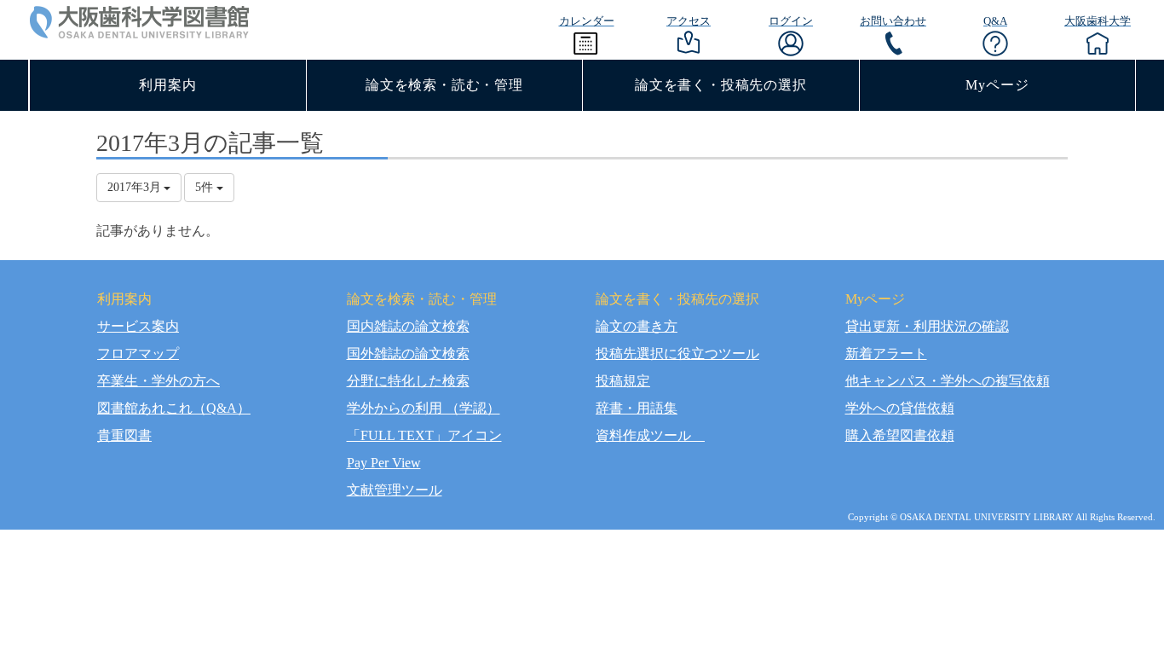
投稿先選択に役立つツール (677, 353)
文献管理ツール (394, 490)
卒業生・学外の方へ (158, 381)
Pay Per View (384, 462)
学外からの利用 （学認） (423, 408)
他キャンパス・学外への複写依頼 (947, 381)
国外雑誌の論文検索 (408, 353)
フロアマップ (138, 353)
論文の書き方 (636, 326)
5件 (205, 187)
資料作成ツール (650, 435)
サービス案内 (138, 326)
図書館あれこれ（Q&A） (174, 408)
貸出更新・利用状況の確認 (927, 326)
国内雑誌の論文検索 (408, 326)
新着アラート (886, 353)
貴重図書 (124, 435)
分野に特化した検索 (408, 381)
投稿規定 (623, 381)
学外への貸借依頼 (899, 408)
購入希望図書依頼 (899, 435)
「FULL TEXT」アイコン (424, 435)
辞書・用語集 (636, 408)
